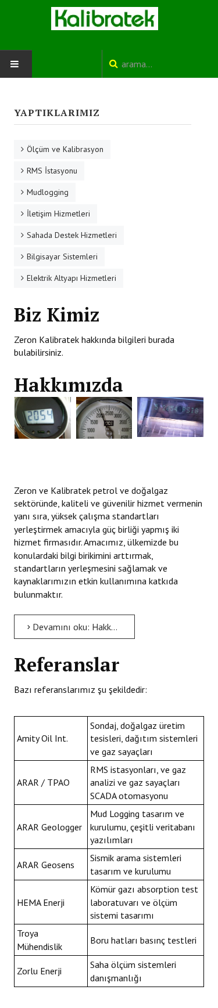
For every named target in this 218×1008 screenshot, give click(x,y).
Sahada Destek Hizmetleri (72, 235)
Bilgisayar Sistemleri (62, 256)
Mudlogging (48, 192)
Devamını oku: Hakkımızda (82, 627)
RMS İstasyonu (52, 170)
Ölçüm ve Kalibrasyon (65, 149)
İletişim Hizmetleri (58, 213)
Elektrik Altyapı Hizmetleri (71, 278)
